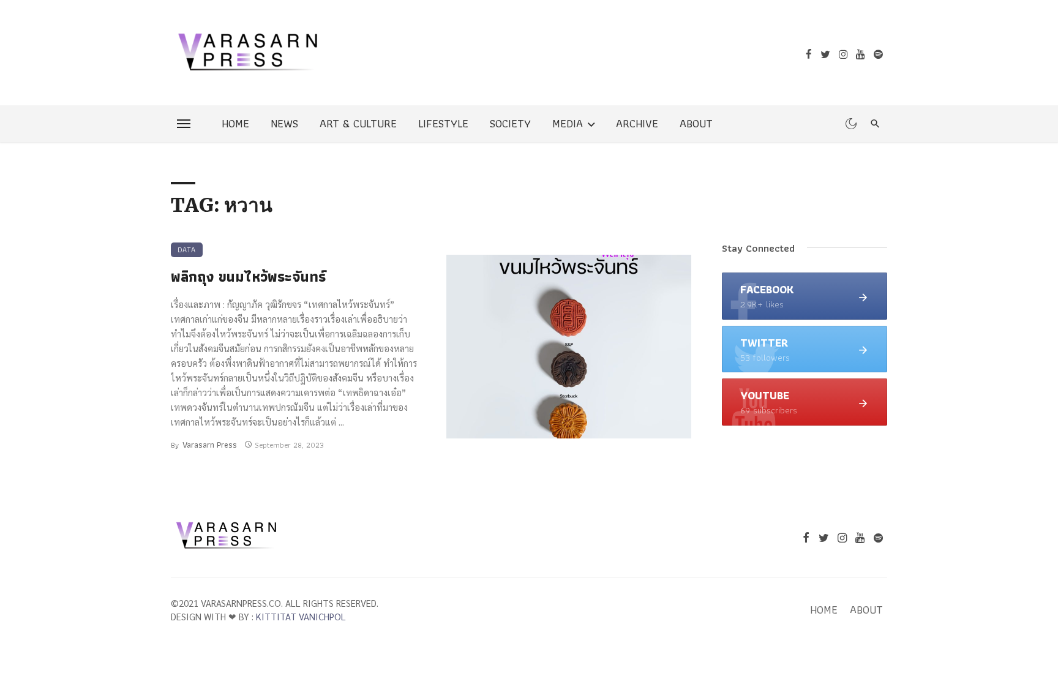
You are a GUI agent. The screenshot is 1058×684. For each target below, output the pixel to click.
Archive (637, 123)
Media (567, 123)
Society (510, 123)
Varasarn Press (209, 444)
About (696, 123)
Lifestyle (443, 123)
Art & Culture (358, 123)
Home (235, 123)
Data (187, 249)
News (284, 123)
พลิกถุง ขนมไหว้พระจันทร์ (248, 277)
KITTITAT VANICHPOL (301, 616)
